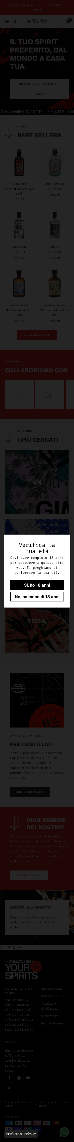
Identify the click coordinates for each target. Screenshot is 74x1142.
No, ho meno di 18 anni (37, 596)
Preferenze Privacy (21, 1134)
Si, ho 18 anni (37, 584)
